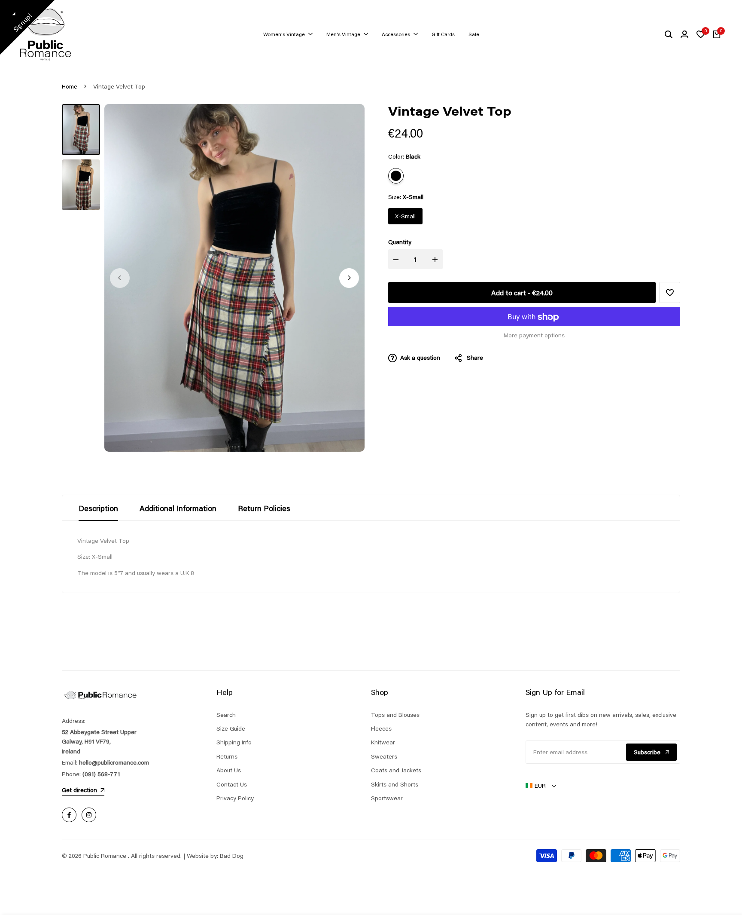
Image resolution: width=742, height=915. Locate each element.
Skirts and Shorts (394, 784)
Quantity (399, 242)
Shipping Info (234, 742)
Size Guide (230, 728)
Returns (226, 756)
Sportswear (387, 798)
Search (226, 715)
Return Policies (264, 508)
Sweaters (384, 756)
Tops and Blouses (395, 715)
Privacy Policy (235, 798)
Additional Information (178, 508)
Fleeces (381, 728)
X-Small (405, 216)
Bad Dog (231, 856)
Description (98, 508)
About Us (228, 770)
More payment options (534, 336)
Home (69, 86)
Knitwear (383, 742)
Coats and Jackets (396, 770)
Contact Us (231, 784)
